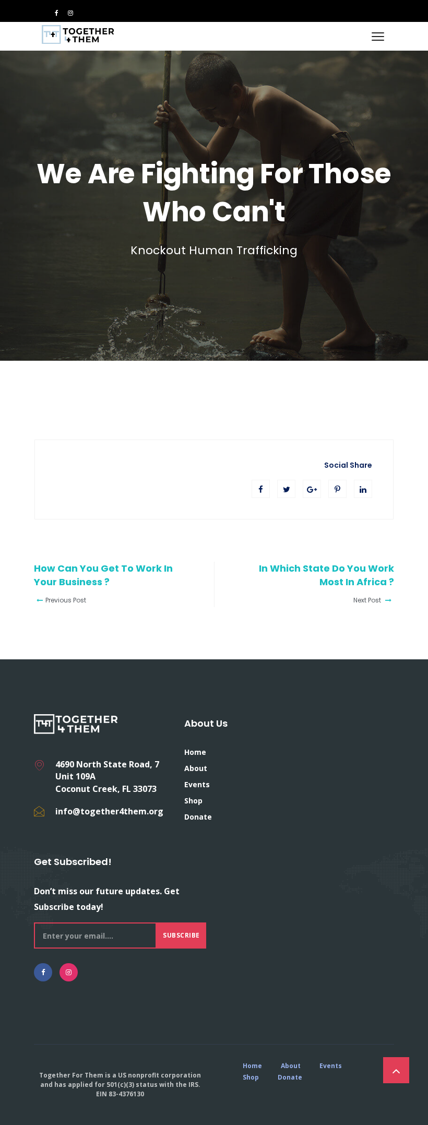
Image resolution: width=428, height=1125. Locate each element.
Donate (198, 817)
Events (197, 784)
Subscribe (181, 935)
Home (195, 752)
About (195, 768)
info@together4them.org (109, 811)
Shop (193, 801)
